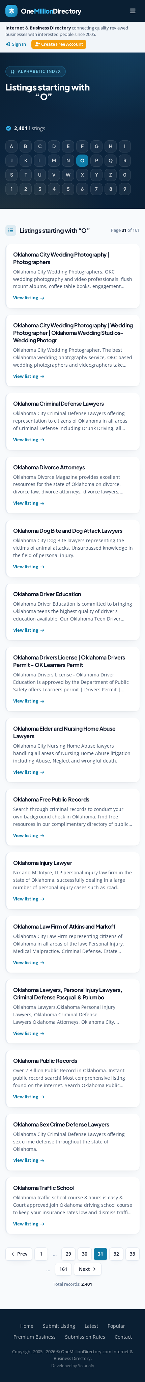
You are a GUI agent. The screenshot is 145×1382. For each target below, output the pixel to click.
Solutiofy (86, 1365)
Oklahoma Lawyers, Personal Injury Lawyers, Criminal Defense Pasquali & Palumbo (67, 993)
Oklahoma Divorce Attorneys (49, 467)
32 (116, 1254)
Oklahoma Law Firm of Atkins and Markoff (64, 926)
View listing (25, 297)
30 (84, 1254)
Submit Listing (59, 1326)
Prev (22, 1254)
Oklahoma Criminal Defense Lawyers (58, 403)
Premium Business (34, 1337)
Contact (123, 1337)
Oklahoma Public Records (45, 1060)
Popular (116, 1326)
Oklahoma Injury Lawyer (42, 862)
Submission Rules (85, 1337)
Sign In (19, 44)
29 (68, 1254)
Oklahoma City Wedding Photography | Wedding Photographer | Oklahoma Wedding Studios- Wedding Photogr (73, 333)
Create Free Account (62, 44)
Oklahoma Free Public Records (51, 799)
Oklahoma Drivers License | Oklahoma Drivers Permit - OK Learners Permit (69, 661)
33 (132, 1254)
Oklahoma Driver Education (47, 593)
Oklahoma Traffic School (43, 1187)
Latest (91, 1326)
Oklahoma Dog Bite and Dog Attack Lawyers (67, 530)
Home (26, 1326)
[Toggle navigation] (133, 11)
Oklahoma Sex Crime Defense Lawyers (61, 1124)
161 (63, 1269)
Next (84, 1269)
